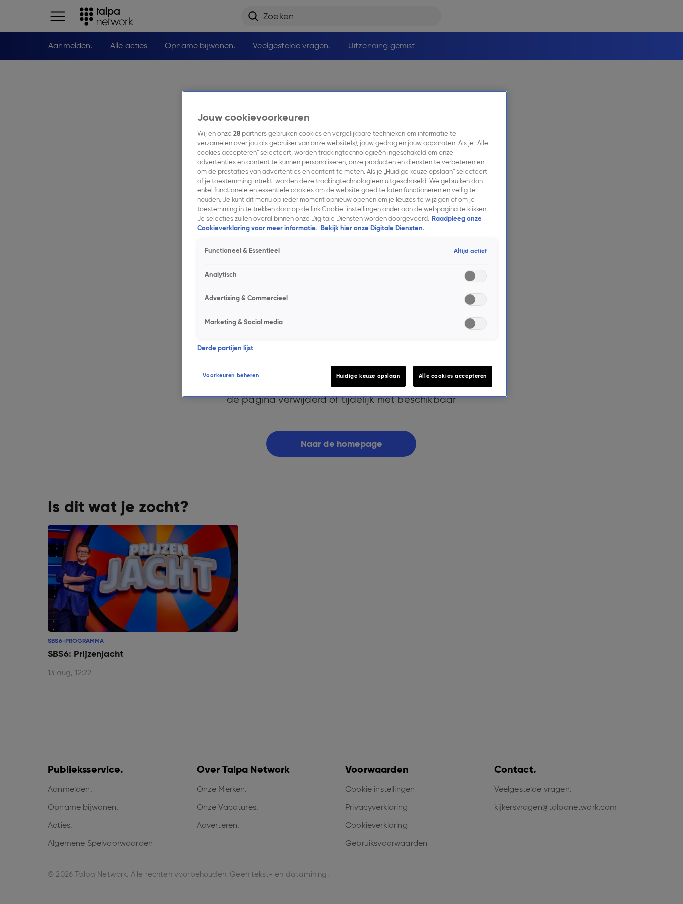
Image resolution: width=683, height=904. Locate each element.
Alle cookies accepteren (453, 375)
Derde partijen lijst (226, 348)
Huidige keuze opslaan (368, 375)
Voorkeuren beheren (231, 375)
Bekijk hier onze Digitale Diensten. (372, 228)
